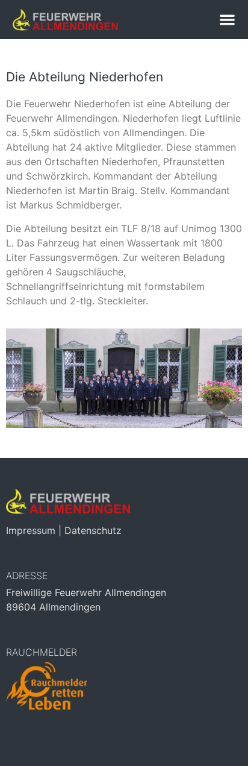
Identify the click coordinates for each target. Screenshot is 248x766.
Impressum (30, 530)
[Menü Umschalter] (227, 19)
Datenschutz (93, 530)
